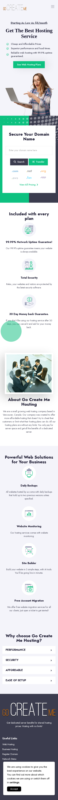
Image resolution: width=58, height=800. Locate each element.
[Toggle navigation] (52, 6)
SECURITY (12, 660)
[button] (29, 650)
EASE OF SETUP (16, 680)
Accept (14, 789)
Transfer (39, 161)
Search (20, 161)
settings (14, 782)
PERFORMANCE (16, 650)
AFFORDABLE (14, 670)
